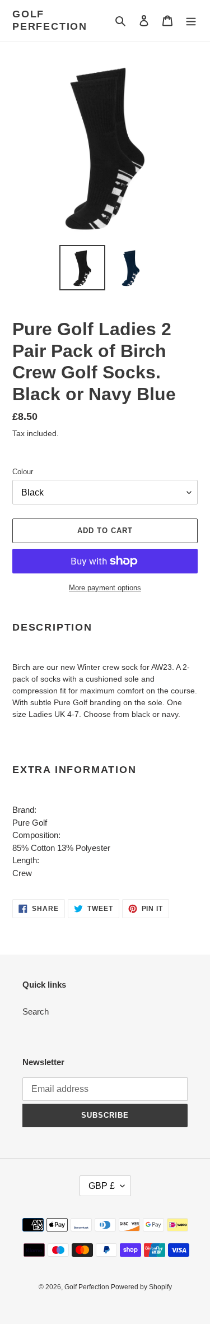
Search (35, 1011)
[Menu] (191, 20)
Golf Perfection (49, 20)
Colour (22, 471)
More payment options (105, 588)
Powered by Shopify (141, 1287)
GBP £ (101, 1186)
